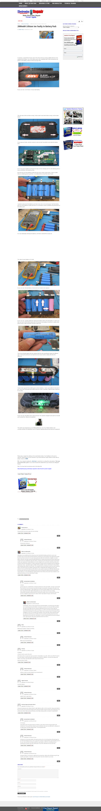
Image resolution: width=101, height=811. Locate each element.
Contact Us (43, 1)
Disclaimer (28, 1)
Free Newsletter (57, 3)
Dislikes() (27, 533)
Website (19, 786)
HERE (26, 458)
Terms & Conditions (36, 1)
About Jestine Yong (30, 3)
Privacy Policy (21, 1)
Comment (19, 768)
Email (19, 782)
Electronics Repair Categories (68, 26)
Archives (49, 1)
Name (19, 779)
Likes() (20, 533)
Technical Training (70, 3)
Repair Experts (23, 6)
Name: (65, 48)
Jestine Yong (21, 29)
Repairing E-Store (44, 3)
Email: (65, 52)
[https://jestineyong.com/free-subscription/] (51, 809)
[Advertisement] (38, 103)
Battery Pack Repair (25, 23)
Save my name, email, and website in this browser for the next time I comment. (33, 791)
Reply (58, 535)
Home (20, 3)
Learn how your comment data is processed (41, 796)
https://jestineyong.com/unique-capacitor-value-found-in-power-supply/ (34, 468)
